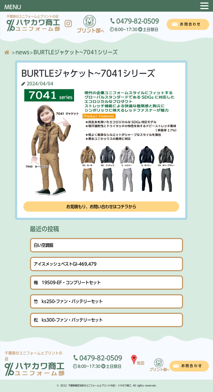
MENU (12, 7)
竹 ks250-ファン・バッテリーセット (68, 301)
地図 (140, 363)
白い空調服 (43, 245)
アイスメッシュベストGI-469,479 (65, 264)
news (22, 52)
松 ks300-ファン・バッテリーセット (68, 320)
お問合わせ (190, 24)
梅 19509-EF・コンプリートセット (67, 282)
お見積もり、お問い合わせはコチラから (101, 206)
